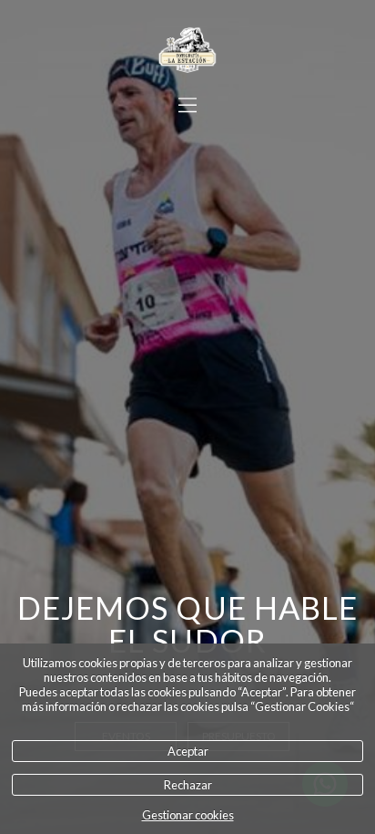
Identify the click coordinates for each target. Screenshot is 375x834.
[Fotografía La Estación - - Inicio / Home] (187, 50)
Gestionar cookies (188, 815)
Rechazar (188, 784)
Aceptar (187, 751)
